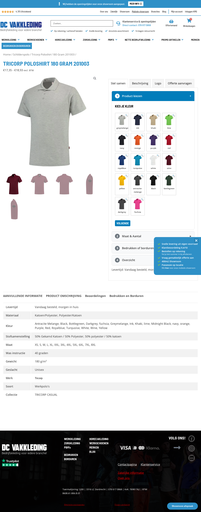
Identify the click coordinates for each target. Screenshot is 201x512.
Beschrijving (140, 83)
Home (7, 54)
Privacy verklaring (122, 504)
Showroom (125, 11)
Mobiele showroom (140, 11)
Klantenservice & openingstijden (139, 21)
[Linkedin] (191, 458)
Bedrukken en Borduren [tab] (126, 296)
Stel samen (118, 83)
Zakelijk (113, 11)
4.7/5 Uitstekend (23, 11)
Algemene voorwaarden (74, 504)
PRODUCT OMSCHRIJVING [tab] (63, 296)
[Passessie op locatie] (159, 265)
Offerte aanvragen (180, 83)
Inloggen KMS (191, 11)
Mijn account (177, 11)
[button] (11, 40)
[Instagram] (191, 448)
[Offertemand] (171, 21)
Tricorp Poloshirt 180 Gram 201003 (53, 54)
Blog (164, 11)
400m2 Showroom (171, 261)
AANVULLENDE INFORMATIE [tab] (22, 296)
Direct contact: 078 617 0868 (136, 25)
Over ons (104, 11)
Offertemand (171, 25)
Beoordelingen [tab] (95, 296)
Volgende (123, 223)
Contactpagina (127, 464)
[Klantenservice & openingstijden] (118, 23)
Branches (155, 11)
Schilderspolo (21, 54)
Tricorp (39, 378)
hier (167, 268)
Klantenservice (150, 464)
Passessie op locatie (172, 264)
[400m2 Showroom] (159, 261)
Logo (158, 83)
